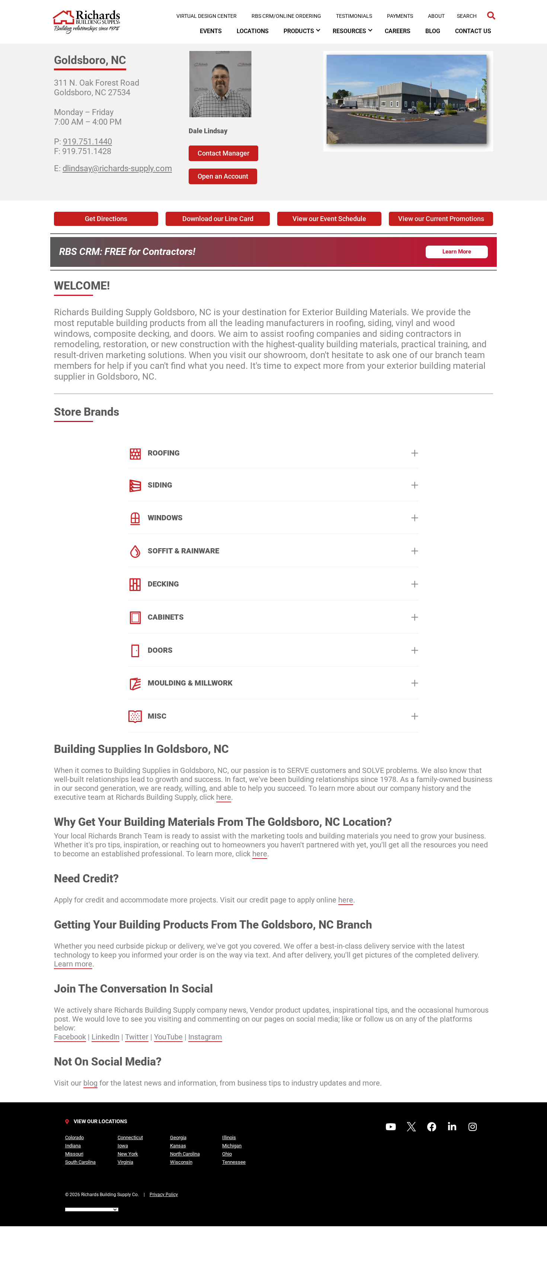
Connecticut (130, 1137)
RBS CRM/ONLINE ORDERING (286, 16)
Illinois (229, 1137)
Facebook (70, 1036)
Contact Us (473, 31)
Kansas (178, 1145)
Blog (432, 31)
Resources (349, 31)
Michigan (231, 1145)
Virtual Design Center (206, 16)
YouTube (168, 1036)
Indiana (73, 1145)
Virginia (125, 1162)
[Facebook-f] (431, 1126)
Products (299, 31)
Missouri (74, 1154)
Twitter (136, 1036)
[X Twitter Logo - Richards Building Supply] (411, 1126)
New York (128, 1154)
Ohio (227, 1154)
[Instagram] (472, 1126)
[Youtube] (390, 1126)
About (436, 16)
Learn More (456, 251)
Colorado (74, 1137)
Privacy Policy (164, 1194)
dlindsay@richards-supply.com (117, 168)
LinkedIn (105, 1036)
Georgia (178, 1137)
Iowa (123, 1145)
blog (90, 1083)
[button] (441, 219)
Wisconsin (181, 1162)
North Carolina (185, 1154)
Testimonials (354, 16)
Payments (400, 16)
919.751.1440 (87, 141)
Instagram (205, 1036)
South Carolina (80, 1162)
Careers (397, 31)
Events (211, 31)
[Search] (491, 16)
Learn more (73, 963)
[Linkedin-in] (452, 1126)
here (223, 797)
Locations (253, 31)
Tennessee (234, 1162)
